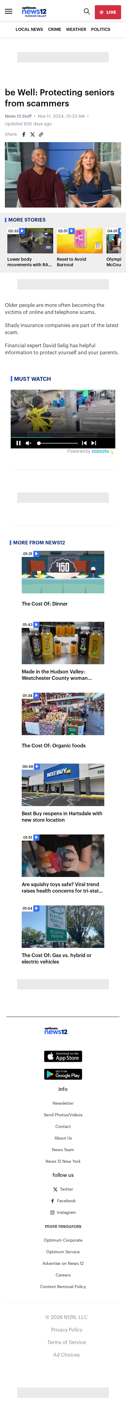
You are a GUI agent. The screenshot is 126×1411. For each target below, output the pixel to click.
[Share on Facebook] (23, 134)
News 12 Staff (18, 116)
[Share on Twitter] (32, 134)
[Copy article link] (41, 134)
